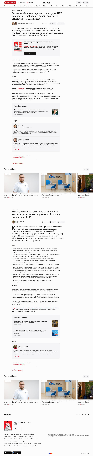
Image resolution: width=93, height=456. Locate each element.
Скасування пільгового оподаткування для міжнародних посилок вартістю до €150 (34, 308)
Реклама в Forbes (8, 445)
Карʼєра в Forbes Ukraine (28, 434)
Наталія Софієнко (19, 221)
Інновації (32, 5)
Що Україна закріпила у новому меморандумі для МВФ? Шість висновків (30, 332)
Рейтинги (65, 5)
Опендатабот (21, 88)
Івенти (14, 436)
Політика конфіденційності (10, 438)
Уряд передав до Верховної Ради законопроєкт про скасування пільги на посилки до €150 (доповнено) (30, 322)
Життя (53, 5)
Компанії (22, 5)
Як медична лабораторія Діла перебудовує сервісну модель (58, 194)
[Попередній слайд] (84, 376)
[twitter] (77, 414)
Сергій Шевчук (21, 23)
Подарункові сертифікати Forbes (30, 445)
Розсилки (31, 436)
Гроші (27, 5)
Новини (16, 5)
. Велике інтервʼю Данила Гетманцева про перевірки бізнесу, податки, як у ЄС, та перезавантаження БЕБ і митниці (31, 111)
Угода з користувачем (16, 434)
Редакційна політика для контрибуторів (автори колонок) (18, 443)
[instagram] (82, 414)
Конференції (30, 2)
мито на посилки (19, 370)
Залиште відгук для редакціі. (19, 157)
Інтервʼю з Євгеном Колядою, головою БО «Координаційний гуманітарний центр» (21, 194)
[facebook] (80, 414)
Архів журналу (37, 443)
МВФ (13, 370)
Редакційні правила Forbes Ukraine (12, 441)
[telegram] (85, 414)
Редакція (24, 441)
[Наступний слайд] (87, 169)
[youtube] (88, 414)
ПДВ (13, 163)
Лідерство (58, 5)
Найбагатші (72, 5)
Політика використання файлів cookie (28, 438)
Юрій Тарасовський (29, 23)
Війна (44, 5)
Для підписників (8, 5)
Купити (30, 53)
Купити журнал (22, 2)
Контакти (6, 434)
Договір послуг (7, 436)
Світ (49, 5)
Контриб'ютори (80, 5)
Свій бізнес (39, 5)
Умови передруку (22, 436)
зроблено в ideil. (85, 453)
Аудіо (87, 5)
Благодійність (17, 445)
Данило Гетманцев (19, 163)
